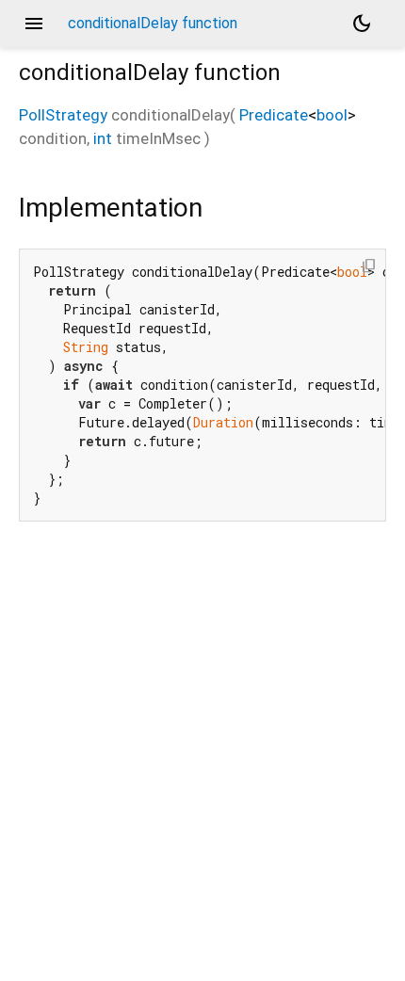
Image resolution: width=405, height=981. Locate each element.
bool (332, 114)
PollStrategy (63, 114)
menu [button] (34, 23)
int (102, 138)
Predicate (273, 114)
